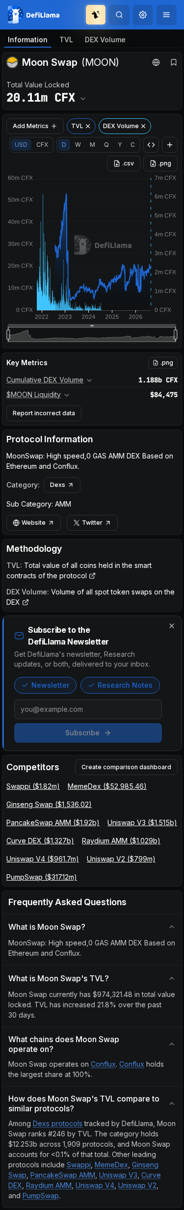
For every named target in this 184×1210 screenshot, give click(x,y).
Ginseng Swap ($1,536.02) (49, 804)
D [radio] (64, 144)
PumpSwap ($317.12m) (41, 877)
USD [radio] (21, 144)
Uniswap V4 (95, 1185)
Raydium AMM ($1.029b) (121, 840)
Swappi (79, 1164)
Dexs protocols (57, 1123)
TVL (66, 39)
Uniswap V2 (137, 1185)
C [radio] (133, 144)
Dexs (57, 484)
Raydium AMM (49, 1185)
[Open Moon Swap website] (156, 62)
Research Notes (125, 685)
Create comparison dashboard (126, 767)
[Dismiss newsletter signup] (172, 626)
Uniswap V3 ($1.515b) (142, 822)
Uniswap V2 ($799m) (121, 859)
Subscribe (82, 732)
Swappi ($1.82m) (33, 786)
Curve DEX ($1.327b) (40, 840)
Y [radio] (120, 144)
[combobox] (143, 15)
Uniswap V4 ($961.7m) (42, 859)
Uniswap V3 (118, 1175)
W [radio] (78, 144)
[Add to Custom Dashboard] (170, 145)
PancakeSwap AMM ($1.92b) (53, 822)
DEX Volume (105, 39)
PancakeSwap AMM (62, 1175)
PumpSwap (41, 1195)
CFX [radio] (42, 144)
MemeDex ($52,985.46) (107, 786)
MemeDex (111, 1164)
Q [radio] (106, 144)
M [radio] (92, 144)
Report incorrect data (44, 413)
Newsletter (50, 685)
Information (28, 39)
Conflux (103, 1064)
